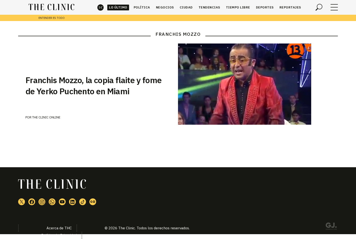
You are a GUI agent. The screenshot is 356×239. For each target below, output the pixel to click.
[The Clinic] (51, 7)
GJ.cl (331, 227)
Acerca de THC (59, 228)
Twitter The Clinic (21, 201)
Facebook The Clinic (31, 201)
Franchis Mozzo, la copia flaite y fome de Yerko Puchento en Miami (93, 85)
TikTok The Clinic (82, 201)
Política (142, 7)
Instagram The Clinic (42, 201)
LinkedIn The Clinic (72, 201)
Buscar (319, 7)
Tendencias (209, 7)
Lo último (118, 7)
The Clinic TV (62, 201)
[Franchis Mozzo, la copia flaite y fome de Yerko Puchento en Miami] (258, 84)
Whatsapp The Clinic (52, 201)
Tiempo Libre (238, 7)
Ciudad (186, 7)
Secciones (334, 7)
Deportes (265, 7)
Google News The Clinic (92, 201)
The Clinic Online (46, 117)
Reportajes (290, 7)
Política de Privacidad (59, 235)
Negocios (165, 7)
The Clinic (100, 7)
